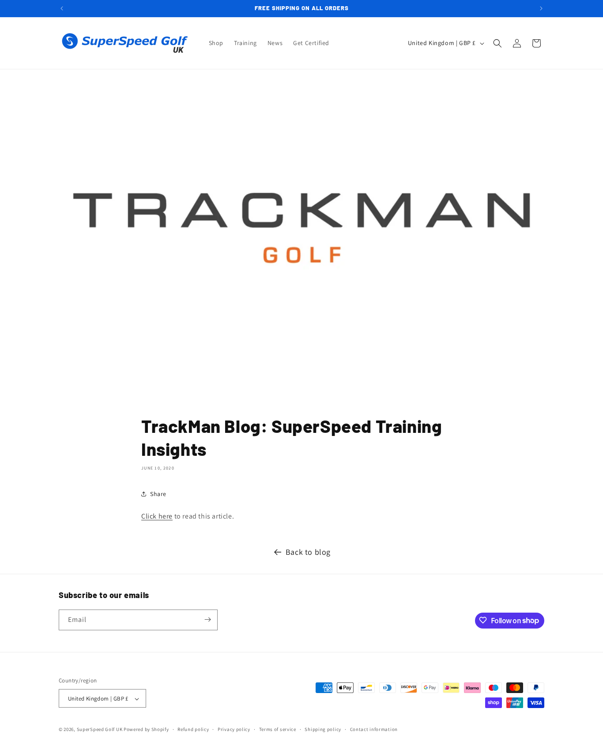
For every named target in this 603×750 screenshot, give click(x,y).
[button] (497, 43)
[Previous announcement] (62, 8)
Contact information (374, 729)
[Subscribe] (207, 619)
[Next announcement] (541, 8)
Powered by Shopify (146, 730)
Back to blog (308, 552)
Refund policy (193, 729)
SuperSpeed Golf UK (100, 730)
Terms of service (277, 729)
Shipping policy (323, 729)
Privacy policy (234, 729)
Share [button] (158, 494)
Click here (157, 516)
